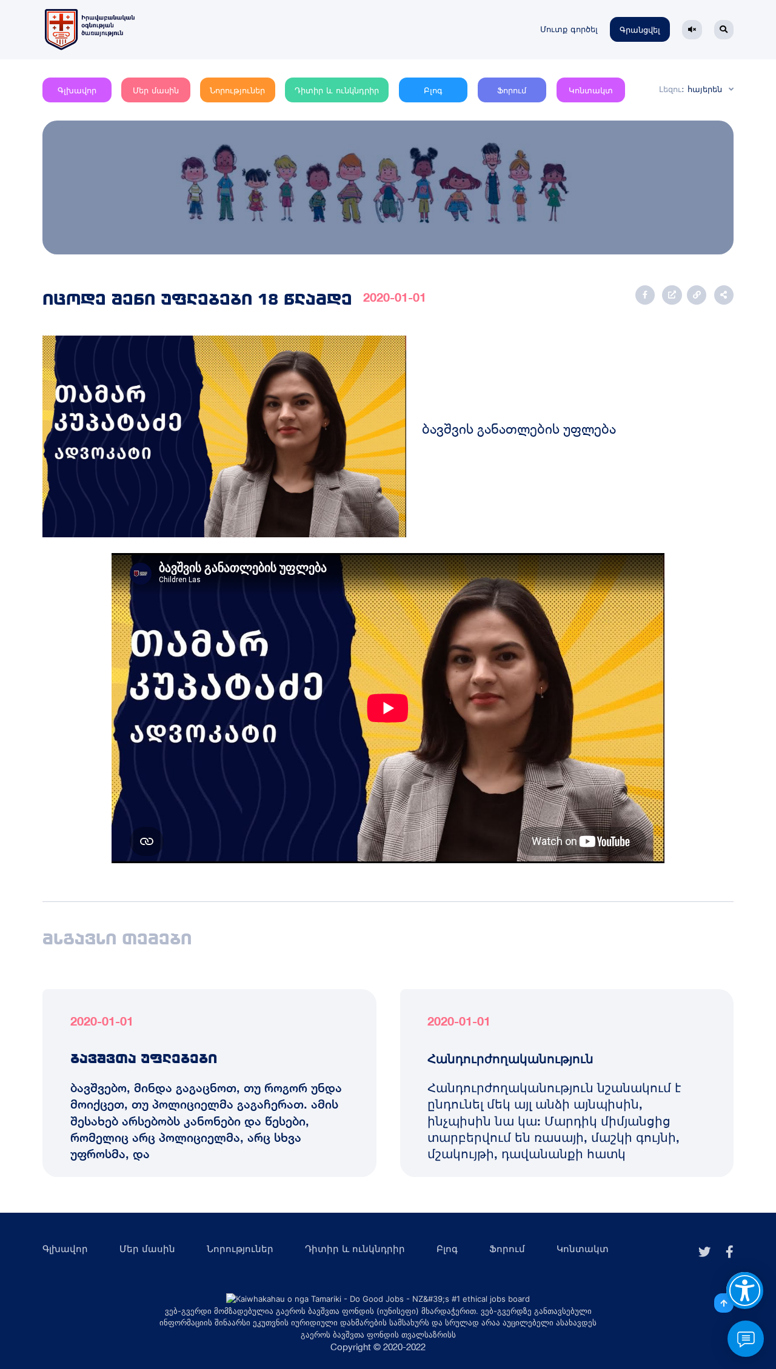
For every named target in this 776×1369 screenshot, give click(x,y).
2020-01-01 (394, 297)
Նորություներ (237, 90)
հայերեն (704, 89)
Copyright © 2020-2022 (378, 1347)
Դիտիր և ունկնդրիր (337, 90)
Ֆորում (511, 90)
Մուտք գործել (569, 29)
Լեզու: (671, 89)
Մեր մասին (156, 90)
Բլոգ (433, 90)
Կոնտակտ (591, 90)
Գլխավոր (77, 90)
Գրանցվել (640, 30)
